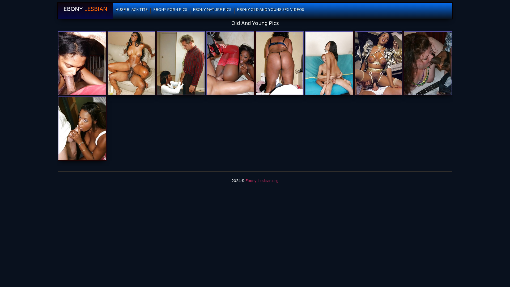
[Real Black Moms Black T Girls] (82, 63)
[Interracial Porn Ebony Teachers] (427, 63)
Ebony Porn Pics (170, 11)
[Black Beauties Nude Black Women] (82, 128)
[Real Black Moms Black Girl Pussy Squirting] (279, 63)
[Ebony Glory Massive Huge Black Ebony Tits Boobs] (180, 63)
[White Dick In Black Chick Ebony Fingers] (329, 63)
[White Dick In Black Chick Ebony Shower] (230, 63)
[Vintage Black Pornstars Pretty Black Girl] (378, 63)
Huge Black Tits (132, 11)
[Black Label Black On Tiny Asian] (131, 63)
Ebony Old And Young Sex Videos (270, 11)
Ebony (85, 10)
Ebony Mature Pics (212, 11)
